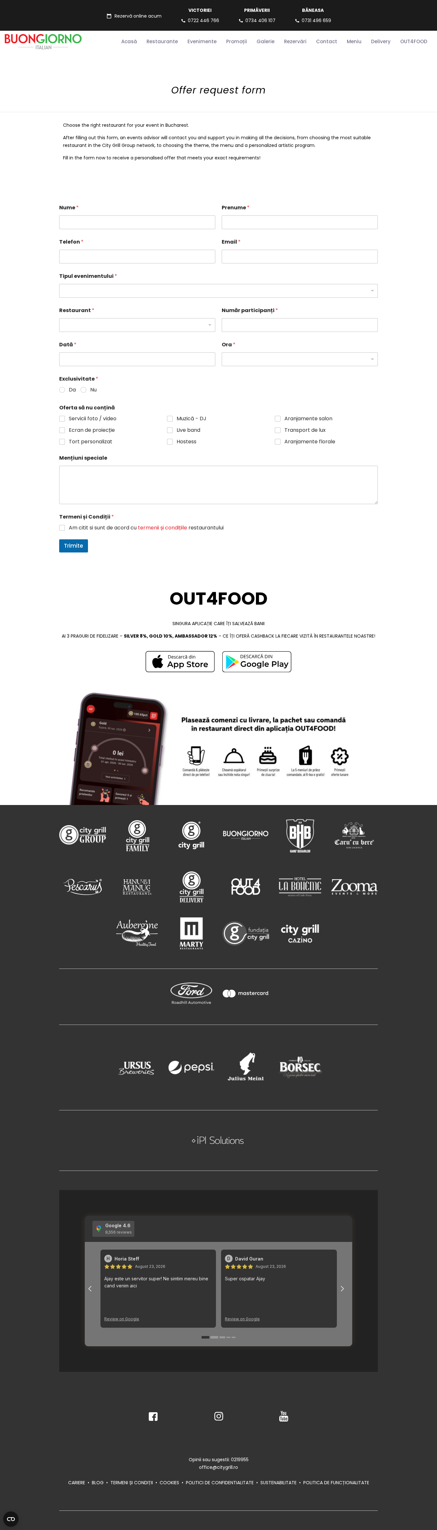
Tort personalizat (90, 442)
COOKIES (169, 1482)
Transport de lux (305, 430)
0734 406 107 (260, 20)
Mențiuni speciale (83, 458)
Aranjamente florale (309, 442)
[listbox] (218, 291)
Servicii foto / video (92, 418)
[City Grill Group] (82, 835)
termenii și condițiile (162, 527)
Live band (188, 430)
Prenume (236, 208)
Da (72, 390)
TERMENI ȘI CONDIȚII (131, 1482)
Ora (228, 345)
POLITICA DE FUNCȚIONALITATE (336, 1482)
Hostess (186, 442)
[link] (180, 661)
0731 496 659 (316, 20)
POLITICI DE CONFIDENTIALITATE (220, 1482)
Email (231, 242)
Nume (69, 208)
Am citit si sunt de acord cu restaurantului (146, 528)
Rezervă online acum (138, 16)
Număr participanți (250, 310)
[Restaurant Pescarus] (82, 887)
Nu (93, 390)
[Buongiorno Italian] (245, 835)
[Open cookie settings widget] (11, 1519)
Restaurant (76, 310)
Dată (67, 345)
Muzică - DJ (191, 418)
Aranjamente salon (308, 418)
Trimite (73, 546)
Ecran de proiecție (92, 430)
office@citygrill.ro (218, 1467)
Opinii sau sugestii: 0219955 (219, 1459)
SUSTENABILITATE (278, 1482)
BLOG (98, 1482)
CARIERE (76, 1482)
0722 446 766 (203, 20)
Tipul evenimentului (88, 276)
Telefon (71, 242)
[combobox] (300, 359)
